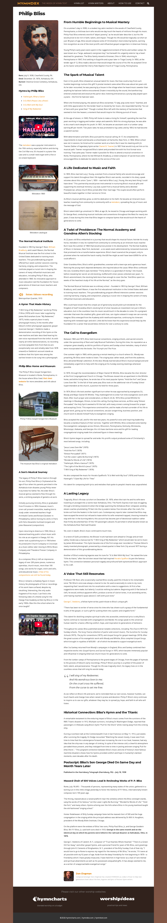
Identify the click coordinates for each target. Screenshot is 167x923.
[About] (69, 876)
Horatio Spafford (121, 558)
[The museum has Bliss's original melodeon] (38, 443)
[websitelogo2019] (117, 899)
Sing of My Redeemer (32, 109)
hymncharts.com (73, 918)
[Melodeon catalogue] (38, 215)
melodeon (27, 145)
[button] (104, 3)
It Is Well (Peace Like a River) (35, 100)
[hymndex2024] (28, 3)
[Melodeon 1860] (38, 178)
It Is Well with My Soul (33, 105)
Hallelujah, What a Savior (34, 96)
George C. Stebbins (72, 601)
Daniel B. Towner (106, 146)
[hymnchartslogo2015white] (50, 898)
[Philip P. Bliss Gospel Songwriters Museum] (38, 404)
